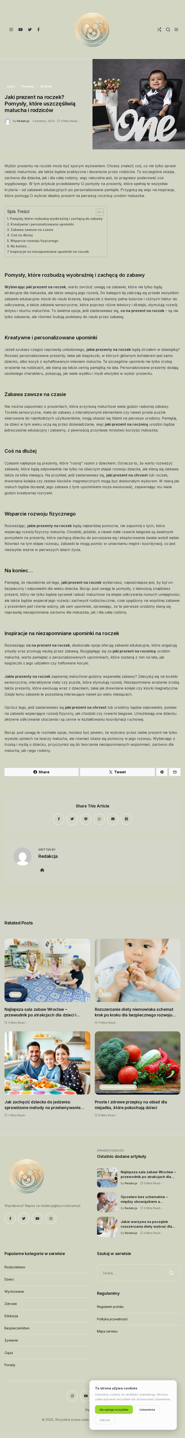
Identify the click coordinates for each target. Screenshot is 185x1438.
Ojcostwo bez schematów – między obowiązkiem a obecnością (144, 1199)
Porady (10, 1365)
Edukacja (11, 1316)
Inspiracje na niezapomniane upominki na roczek (49, 251)
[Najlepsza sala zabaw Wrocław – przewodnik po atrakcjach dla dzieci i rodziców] (47, 970)
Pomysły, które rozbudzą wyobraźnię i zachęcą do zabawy (56, 219)
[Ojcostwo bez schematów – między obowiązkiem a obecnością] (107, 1202)
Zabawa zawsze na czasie (32, 230)
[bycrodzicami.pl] (92, 29)
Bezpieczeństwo (17, 1328)
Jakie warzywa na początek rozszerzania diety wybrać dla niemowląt (146, 1224)
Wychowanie (14, 1291)
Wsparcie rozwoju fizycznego (34, 241)
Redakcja (23, 121)
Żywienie (11, 1340)
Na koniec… (20, 246)
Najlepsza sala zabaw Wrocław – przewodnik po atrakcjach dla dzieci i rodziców (40, 1012)
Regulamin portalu (110, 1307)
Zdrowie (11, 1304)
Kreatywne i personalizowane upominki (42, 224)
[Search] (168, 29)
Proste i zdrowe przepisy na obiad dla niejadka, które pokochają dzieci (131, 1105)
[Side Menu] (176, 29)
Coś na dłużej (22, 235)
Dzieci (9, 1279)
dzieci (11, 86)
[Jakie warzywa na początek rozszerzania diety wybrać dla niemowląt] (107, 1227)
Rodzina (46, 86)
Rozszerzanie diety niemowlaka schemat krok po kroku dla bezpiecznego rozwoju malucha (134, 1012)
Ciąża (9, 1353)
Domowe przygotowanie (118, 1087)
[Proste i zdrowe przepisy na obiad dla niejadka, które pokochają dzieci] (137, 1063)
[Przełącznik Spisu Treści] (97, 212)
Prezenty (28, 86)
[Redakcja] (9, 121)
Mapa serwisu (107, 1331)
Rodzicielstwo (15, 1267)
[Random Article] (159, 29)
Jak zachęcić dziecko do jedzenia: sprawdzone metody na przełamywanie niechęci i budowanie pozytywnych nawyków (43, 1105)
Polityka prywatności (112, 1319)
